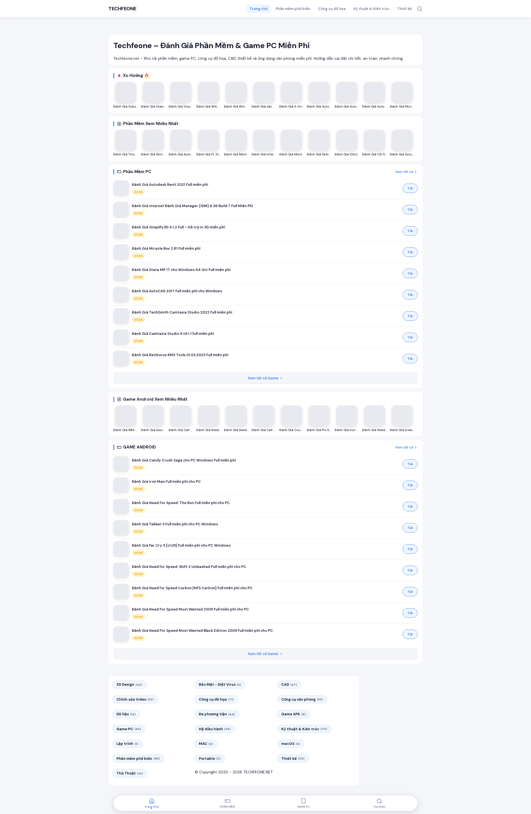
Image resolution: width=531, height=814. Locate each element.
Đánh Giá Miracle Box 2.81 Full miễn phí (166, 248)
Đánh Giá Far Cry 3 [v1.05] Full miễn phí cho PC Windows (181, 545)
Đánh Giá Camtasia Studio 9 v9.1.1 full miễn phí (173, 333)
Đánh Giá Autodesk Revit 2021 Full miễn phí (170, 184)
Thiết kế (404, 8)
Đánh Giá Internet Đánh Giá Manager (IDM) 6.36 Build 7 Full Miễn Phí (192, 206)
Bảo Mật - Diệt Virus (220, 684)
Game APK (293, 714)
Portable (210, 758)
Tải (410, 188)
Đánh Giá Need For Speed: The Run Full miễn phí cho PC (181, 502)
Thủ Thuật (129, 773)
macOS (290, 743)
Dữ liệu (126, 714)
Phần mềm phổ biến (292, 8)
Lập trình (127, 743)
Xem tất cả (404, 171)
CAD (289, 684)
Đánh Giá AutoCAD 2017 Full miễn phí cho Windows (177, 291)
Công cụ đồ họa (332, 8)
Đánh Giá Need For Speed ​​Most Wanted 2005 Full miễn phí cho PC (190, 609)
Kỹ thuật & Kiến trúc (371, 8)
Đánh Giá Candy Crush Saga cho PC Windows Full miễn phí (184, 460)
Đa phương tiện (217, 714)
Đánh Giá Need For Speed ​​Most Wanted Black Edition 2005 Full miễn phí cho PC (202, 630)
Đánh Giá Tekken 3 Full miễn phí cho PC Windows (175, 524)
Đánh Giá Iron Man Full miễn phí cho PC (166, 481)
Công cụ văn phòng (302, 699)
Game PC (128, 729)
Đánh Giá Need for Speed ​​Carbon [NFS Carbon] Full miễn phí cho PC (192, 588)
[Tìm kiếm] (420, 9)
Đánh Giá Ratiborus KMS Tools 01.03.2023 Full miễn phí (180, 355)
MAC (206, 743)
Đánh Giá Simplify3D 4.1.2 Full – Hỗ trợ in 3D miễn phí (178, 227)
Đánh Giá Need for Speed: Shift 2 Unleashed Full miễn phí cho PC (189, 566)
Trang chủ (259, 8)
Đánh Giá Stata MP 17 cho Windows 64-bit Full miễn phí (181, 269)
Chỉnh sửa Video (135, 699)
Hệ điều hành (215, 729)
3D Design (129, 684)
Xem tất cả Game (263, 378)
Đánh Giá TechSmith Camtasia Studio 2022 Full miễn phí (182, 312)
